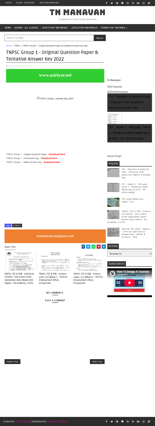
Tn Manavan (77, 12)
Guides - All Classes (25, 2)
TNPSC (17, 45)
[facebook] (106, 3)
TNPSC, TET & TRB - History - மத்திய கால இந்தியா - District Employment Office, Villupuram (88, 278)
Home (8, 2)
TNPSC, (30, 65)
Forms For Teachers (113, 28)
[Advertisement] (129, 55)
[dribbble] (127, 3)
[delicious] (149, 3)
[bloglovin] (122, 3)
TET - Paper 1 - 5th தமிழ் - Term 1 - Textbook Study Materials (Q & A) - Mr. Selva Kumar (130, 133)
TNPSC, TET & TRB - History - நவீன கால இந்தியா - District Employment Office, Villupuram (53, 278)
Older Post (97, 361)
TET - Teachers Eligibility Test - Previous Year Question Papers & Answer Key (129, 102)
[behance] (138, 3)
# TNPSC (17, 225)
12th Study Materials (49, 2)
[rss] (133, 3)
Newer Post (12, 361)
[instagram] (143, 3)
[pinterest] (117, 3)
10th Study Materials (55, 28)
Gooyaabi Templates (56, 421)
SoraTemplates (22, 421)
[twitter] (112, 3)
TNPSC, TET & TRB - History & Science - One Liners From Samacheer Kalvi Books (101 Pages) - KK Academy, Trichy (19, 278)
